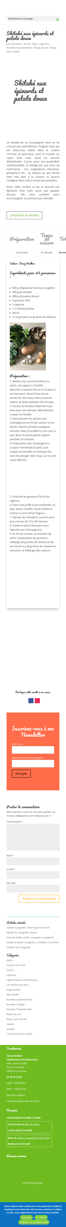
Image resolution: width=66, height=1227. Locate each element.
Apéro (10, 960)
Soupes (10, 1028)
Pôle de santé (32, 1124)
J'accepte (26, 1217)
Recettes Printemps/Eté (19, 1009)
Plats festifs (13, 994)
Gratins (10, 970)
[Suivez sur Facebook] (30, 700)
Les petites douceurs (18, 984)
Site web (11, 882)
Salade (10, 1024)
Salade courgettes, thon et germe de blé (28, 927)
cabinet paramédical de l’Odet (33, 1137)
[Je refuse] (62, 1214)
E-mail (11, 869)
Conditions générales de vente (23, 1101)
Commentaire (15, 821)
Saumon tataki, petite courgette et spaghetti (30, 937)
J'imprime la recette (24, 215)
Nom (10, 855)
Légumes (44, 43)
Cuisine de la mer (16, 965)
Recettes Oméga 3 (16, 1004)
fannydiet (16, 43)
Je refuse (41, 1217)
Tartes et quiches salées (20, 1033)
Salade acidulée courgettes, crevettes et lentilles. (33, 942)
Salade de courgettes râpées (22, 932)
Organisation (14, 989)
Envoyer (21, 773)
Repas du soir (41, 47)
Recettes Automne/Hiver (20, 47)
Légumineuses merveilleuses (22, 979)
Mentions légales (16, 1095)
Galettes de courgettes (19, 947)
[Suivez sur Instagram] (37, 700)
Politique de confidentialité (34, 1222)
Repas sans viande (17, 1019)
